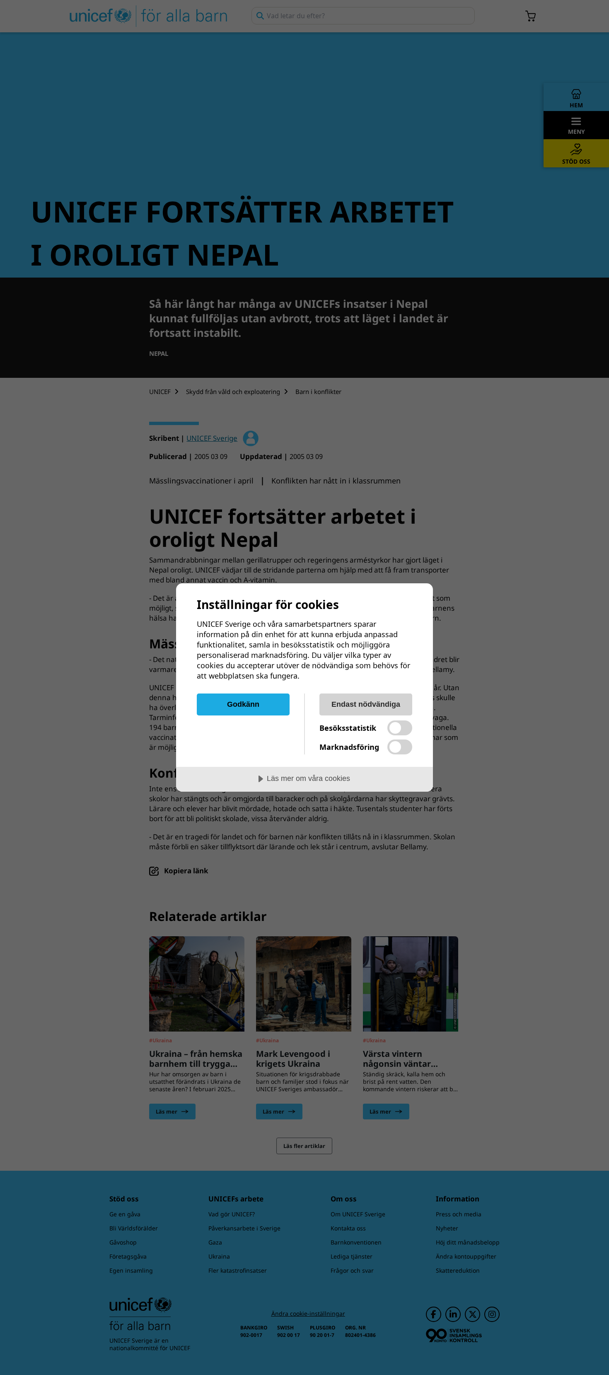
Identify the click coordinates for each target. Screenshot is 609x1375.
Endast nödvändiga (365, 704)
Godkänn (243, 704)
